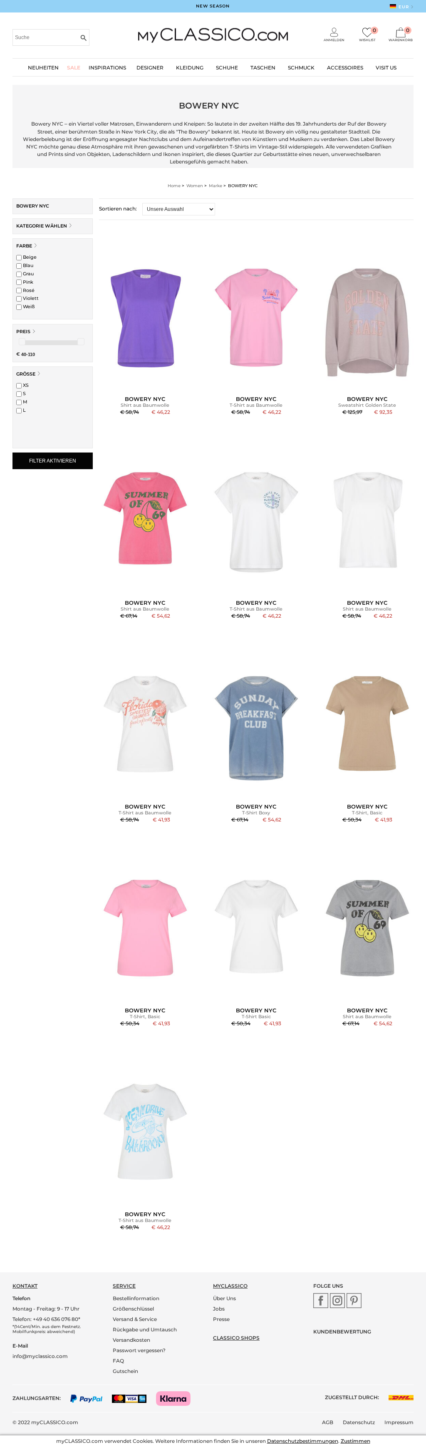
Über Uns (224, 1298)
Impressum (399, 1422)
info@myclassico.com (40, 1356)
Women (194, 185)
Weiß (28, 306)
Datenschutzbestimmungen (302, 1441)
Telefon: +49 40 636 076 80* (46, 1319)
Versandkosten (131, 1340)
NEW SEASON (213, 6)
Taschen (262, 67)
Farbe (24, 246)
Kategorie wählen (42, 226)
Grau (28, 274)
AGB (327, 1422)
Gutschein (125, 1371)
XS (25, 385)
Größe (25, 374)
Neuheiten (43, 67)
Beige (29, 257)
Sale (73, 67)
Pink (27, 282)
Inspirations (107, 67)
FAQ (118, 1361)
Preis (23, 331)
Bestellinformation (136, 1298)
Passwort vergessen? (139, 1350)
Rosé (28, 290)
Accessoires (345, 67)
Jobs (219, 1309)
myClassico (230, 1286)
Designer (149, 67)
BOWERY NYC (32, 206)
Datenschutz (359, 1422)
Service (124, 1286)
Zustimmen (355, 1441)
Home (174, 185)
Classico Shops (236, 1338)
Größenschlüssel (133, 1309)
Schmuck (301, 67)
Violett (30, 298)
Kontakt (24, 1286)
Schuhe (227, 67)
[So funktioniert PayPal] (90, 1398)
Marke (215, 185)
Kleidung (189, 67)
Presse (221, 1319)
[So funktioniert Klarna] (177, 1398)
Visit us (386, 67)
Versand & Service (135, 1319)
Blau (27, 265)
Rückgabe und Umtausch (145, 1329)
